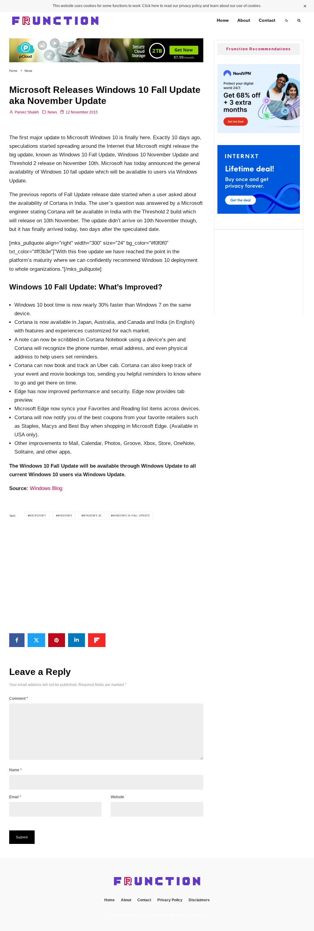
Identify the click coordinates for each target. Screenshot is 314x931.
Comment (18, 698)
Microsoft (37, 515)
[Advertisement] (106, 576)
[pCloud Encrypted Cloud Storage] (106, 42)
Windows (65, 515)
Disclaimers (199, 900)
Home (223, 20)
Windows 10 (92, 515)
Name (15, 770)
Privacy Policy (169, 900)
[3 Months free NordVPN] (258, 131)
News (52, 112)
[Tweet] (36, 640)
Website (117, 797)
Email (15, 797)
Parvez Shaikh (26, 112)
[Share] (17, 640)
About (243, 20)
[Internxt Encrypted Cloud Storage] (258, 212)
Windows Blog (46, 488)
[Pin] (56, 640)
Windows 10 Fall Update (131, 515)
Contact (267, 20)
